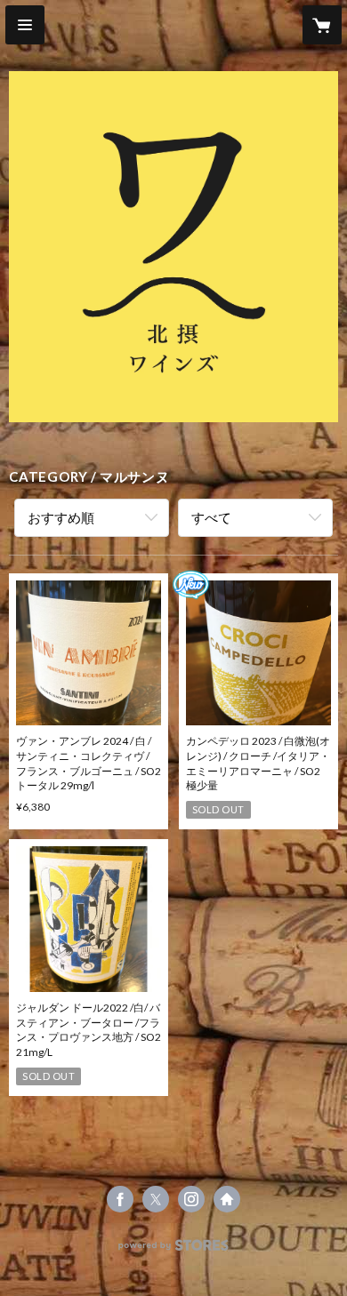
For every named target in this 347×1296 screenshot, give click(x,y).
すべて (211, 517)
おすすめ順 (61, 517)
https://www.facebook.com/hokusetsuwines (120, 1199)
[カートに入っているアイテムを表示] (322, 24)
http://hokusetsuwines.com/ (227, 1199)
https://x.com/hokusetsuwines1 (155, 1199)
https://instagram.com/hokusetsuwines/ (191, 1199)
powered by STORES (173, 1250)
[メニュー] (24, 24)
